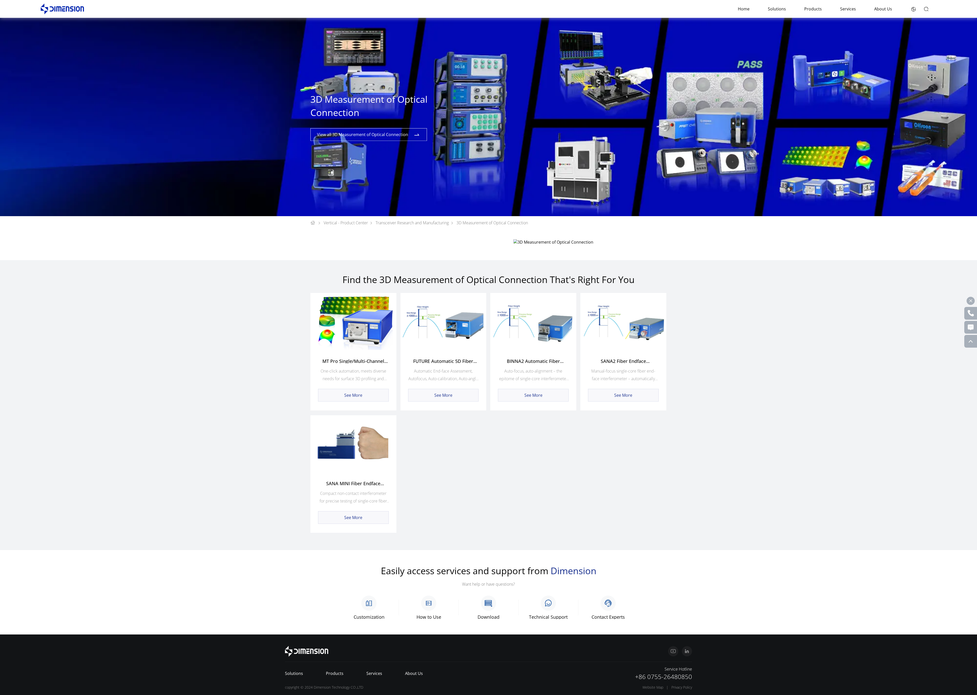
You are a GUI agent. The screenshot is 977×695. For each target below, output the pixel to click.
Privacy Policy (681, 687)
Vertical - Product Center (346, 223)
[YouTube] (673, 651)
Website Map (652, 687)
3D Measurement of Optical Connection (492, 223)
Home (744, 9)
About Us (883, 9)
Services (848, 9)
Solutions (777, 9)
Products (813, 9)
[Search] (926, 9)
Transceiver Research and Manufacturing (412, 223)
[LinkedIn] (687, 651)
